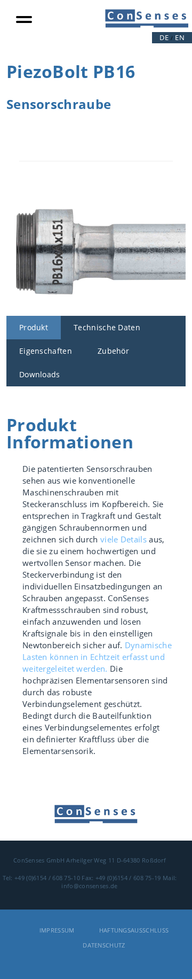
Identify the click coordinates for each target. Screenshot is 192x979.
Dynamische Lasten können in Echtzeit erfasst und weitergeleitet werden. (97, 657)
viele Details (123, 539)
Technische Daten (107, 327)
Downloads (39, 374)
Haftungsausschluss (134, 930)
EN (180, 37)
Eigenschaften (45, 351)
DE (164, 37)
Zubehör (113, 351)
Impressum (57, 930)
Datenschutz (104, 945)
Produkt (33, 327)
